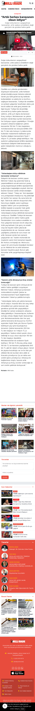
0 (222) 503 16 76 (19, 658)
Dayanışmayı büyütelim (17, 573)
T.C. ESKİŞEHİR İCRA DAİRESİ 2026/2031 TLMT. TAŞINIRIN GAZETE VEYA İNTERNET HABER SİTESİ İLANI (9, 611)
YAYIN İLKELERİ (26, 702)
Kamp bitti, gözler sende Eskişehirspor (17, 581)
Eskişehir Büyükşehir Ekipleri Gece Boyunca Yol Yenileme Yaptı (25, 451)
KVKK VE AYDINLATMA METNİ (12, 702)
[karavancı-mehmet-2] (17, 267)
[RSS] (22, 668)
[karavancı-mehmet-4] (17, 160)
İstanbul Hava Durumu (26, 680)
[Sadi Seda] (4, 556)
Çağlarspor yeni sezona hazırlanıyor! (23, 495)
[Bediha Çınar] (4, 548)
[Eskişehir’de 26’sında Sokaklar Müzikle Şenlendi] (9, 444)
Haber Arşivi (7, 694)
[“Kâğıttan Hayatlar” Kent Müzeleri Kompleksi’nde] (26, 428)
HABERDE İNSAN (13, 9)
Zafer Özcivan (14, 562)
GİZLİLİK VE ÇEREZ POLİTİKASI (11, 700)
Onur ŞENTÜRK (14, 571)
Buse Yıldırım (13, 586)
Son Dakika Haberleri (26, 691)
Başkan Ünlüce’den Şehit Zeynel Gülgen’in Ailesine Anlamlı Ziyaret (25, 420)
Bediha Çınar (13, 547)
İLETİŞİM (23, 700)
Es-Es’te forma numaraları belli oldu (20, 535)
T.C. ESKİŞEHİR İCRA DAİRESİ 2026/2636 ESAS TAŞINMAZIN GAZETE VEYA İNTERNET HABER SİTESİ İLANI (8, 630)
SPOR (15, 491)
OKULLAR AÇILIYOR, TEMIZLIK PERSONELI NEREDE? (19, 557)
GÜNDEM (16, 499)
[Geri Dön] (4, 706)
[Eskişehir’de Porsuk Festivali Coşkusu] (9, 412)
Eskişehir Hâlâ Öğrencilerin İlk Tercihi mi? (21, 589)
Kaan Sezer (13, 578)
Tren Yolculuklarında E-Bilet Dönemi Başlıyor (23, 511)
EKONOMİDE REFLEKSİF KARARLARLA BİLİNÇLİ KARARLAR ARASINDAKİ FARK (21, 565)
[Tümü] (33, 487)
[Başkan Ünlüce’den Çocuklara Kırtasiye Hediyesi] (9, 428)
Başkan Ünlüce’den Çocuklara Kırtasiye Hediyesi (7, 436)
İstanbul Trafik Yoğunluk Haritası (7, 686)
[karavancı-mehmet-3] (17, 77)
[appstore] (17, 673)
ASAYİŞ (3, 9)
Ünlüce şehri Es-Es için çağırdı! (22, 527)
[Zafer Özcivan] (4, 564)
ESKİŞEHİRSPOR (26, 9)
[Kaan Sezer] (4, 580)
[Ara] (30, 3)
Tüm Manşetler (8, 691)
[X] (16, 668)
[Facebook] (13, 668)
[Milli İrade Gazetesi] (11, 3)
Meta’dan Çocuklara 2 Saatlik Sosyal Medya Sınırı (22, 519)
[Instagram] (19, 668)
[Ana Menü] (32, 3)
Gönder (5, 477)
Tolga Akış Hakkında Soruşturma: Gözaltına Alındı (22, 503)
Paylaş (5, 52)
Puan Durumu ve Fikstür (23, 686)
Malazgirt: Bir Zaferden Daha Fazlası (21, 549)
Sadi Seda (12, 554)
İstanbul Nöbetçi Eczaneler (8, 681)
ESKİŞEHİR (17, 13)
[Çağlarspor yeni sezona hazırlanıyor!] (26, 622)
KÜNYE (29, 700)
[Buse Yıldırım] (4, 588)
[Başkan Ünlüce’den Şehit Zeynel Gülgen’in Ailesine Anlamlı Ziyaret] (26, 412)
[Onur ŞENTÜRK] (4, 572)
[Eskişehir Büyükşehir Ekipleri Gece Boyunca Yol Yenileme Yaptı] (26, 444)
